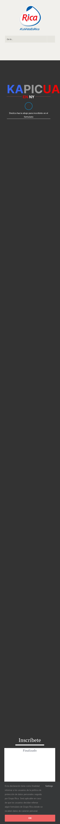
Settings (49, 786)
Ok (30, 818)
